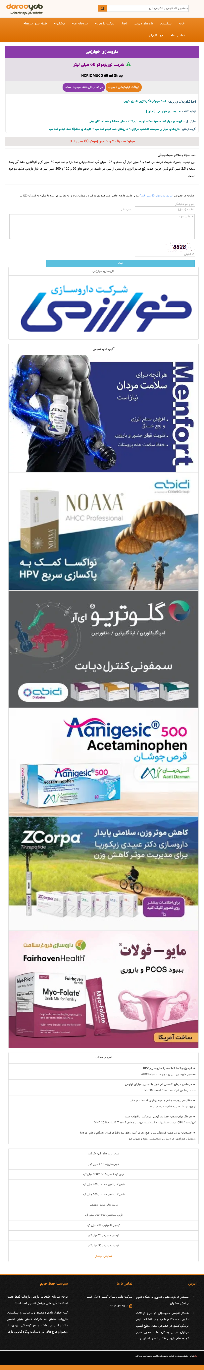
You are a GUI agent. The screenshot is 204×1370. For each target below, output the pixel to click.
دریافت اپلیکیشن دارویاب (123, 87)
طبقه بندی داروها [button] (36, 23)
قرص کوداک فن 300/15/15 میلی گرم (103, 1174)
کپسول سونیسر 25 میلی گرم (103, 1235)
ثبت (120, 263)
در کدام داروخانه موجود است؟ (84, 87)
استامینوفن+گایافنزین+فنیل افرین (144, 101)
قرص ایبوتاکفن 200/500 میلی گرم (104, 1215)
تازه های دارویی (143, 23)
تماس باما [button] (178, 35)
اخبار (124, 23)
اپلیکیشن (166, 23)
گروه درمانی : (188, 129)
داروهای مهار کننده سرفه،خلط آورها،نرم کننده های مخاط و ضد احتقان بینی (136, 121)
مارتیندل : (190, 121)
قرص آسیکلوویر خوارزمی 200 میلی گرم (104, 1195)
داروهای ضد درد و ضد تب (111, 129)
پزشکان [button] (60, 23)
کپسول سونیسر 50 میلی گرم (103, 1246)
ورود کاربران (156, 35)
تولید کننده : (188, 111)
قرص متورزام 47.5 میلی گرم (103, 1164)
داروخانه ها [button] (81, 23)
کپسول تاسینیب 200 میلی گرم (103, 1225)
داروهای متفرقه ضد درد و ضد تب (70, 129)
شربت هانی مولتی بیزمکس (103, 1205)
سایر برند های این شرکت (103, 1153)
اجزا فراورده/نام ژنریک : (181, 101)
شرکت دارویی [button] (105, 23)
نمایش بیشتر (103, 1256)
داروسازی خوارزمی (102, 51)
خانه (182, 23)
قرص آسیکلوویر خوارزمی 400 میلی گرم (104, 1184)
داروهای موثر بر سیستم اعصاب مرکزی (155, 129)
